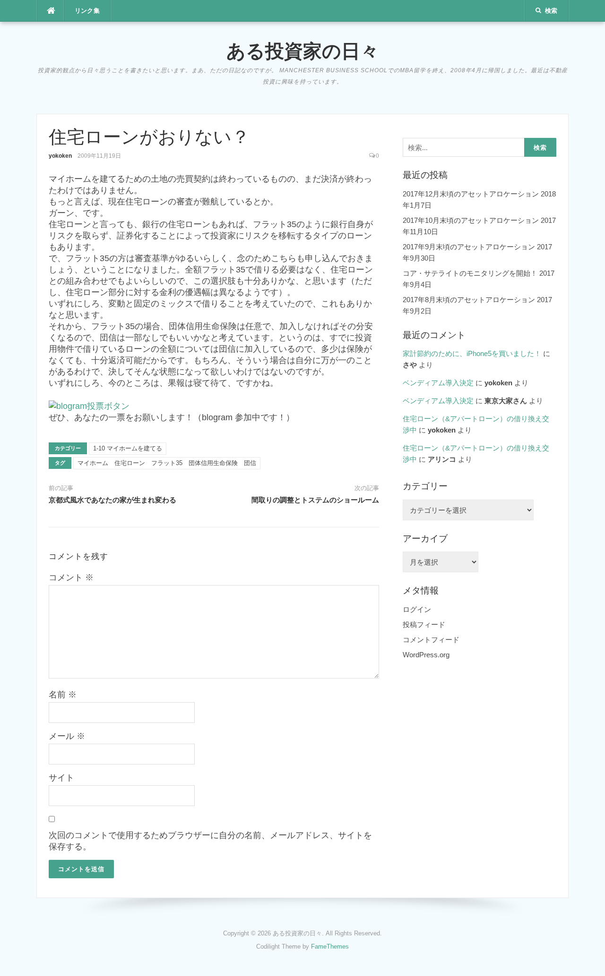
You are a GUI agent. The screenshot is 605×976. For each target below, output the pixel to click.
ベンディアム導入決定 (438, 383)
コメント (71, 577)
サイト (61, 777)
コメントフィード (431, 640)
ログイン (417, 609)
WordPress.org (426, 655)
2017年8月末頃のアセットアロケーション (469, 300)
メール (67, 736)
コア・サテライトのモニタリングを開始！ (470, 273)
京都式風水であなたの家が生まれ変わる (112, 500)
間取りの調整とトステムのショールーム (315, 500)
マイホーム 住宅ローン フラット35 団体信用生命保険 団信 (167, 463)
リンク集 (87, 10)
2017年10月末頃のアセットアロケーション (471, 220)
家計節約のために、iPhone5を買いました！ (472, 353)
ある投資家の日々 (302, 51)
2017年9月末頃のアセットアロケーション (469, 247)
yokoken (60, 156)
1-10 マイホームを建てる (127, 448)
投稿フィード (424, 624)
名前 (63, 694)
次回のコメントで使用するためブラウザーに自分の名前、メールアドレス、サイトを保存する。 (210, 841)
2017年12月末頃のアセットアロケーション (471, 194)
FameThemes (330, 946)
